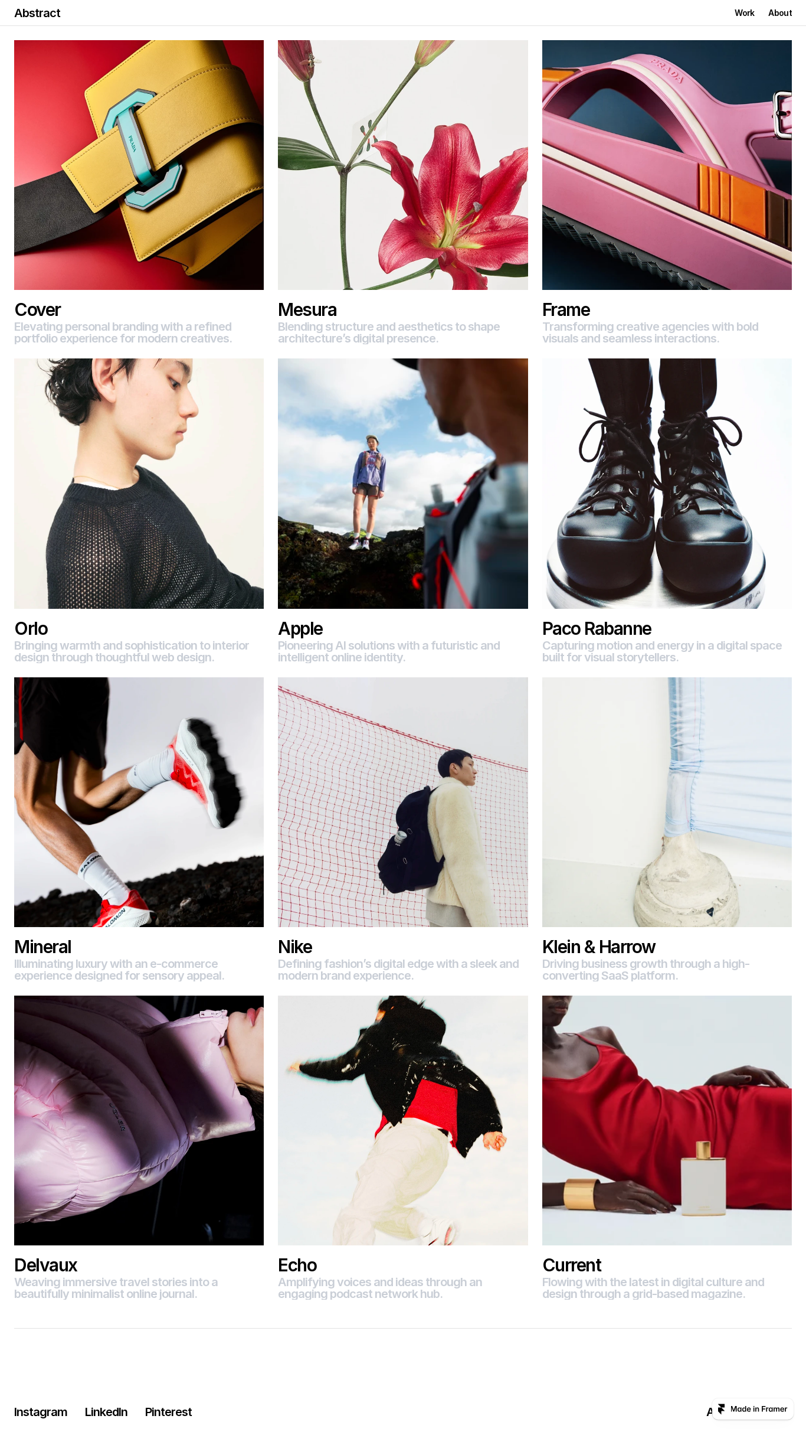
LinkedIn (106, 1412)
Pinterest (168, 1412)
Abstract (37, 13)
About (780, 13)
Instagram (40, 1412)
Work (744, 13)
